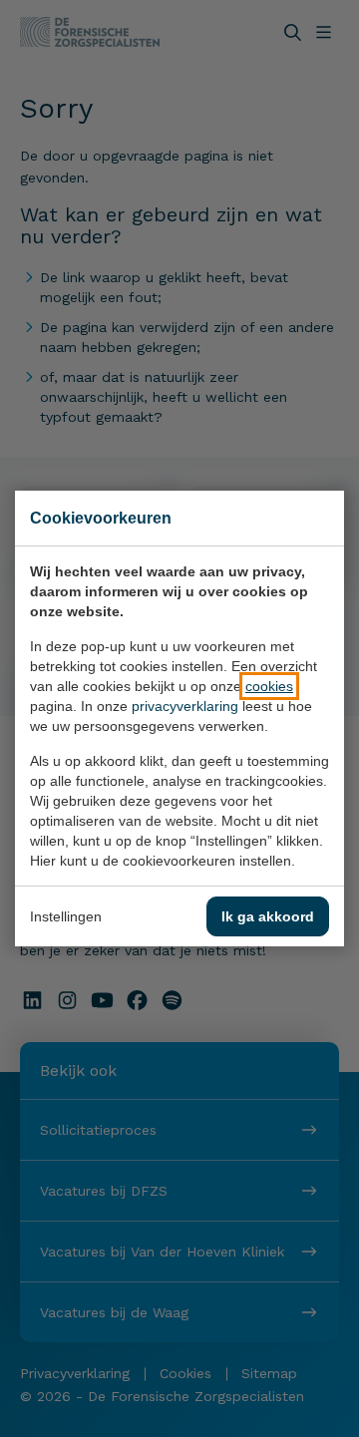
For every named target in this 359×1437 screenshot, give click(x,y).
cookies (269, 686)
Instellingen (66, 916)
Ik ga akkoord (267, 916)
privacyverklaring (185, 706)
